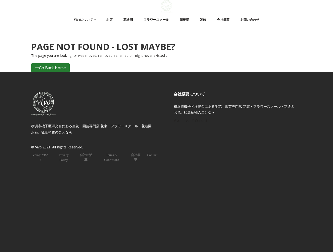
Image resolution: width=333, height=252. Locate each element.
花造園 (128, 19)
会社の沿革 (86, 157)
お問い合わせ (249, 19)
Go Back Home (52, 67)
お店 (109, 19)
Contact (152, 155)
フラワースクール (156, 19)
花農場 (184, 19)
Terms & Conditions (111, 157)
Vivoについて (83, 19)
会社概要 (223, 19)
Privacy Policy (64, 157)
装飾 (203, 19)
